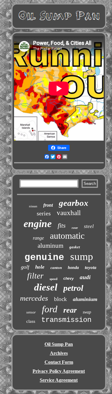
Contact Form (59, 362)
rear (70, 310)
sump (81, 256)
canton (56, 267)
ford (49, 309)
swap (87, 312)
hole (40, 267)
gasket (74, 247)
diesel (45, 287)
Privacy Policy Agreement (59, 371)
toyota (90, 267)
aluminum (50, 245)
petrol (73, 288)
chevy (68, 278)
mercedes (34, 298)
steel (89, 226)
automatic (67, 236)
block (60, 299)
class (30, 321)
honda (73, 267)
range (38, 238)
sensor (31, 312)
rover (75, 227)
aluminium (85, 299)
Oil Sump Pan (59, 344)
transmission (66, 320)
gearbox (73, 203)
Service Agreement (59, 380)
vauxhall (69, 213)
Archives (59, 353)
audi (85, 277)
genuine (44, 257)
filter (35, 275)
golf (25, 267)
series (44, 213)
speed (53, 279)
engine (38, 223)
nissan (33, 206)
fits (62, 225)
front (48, 205)
